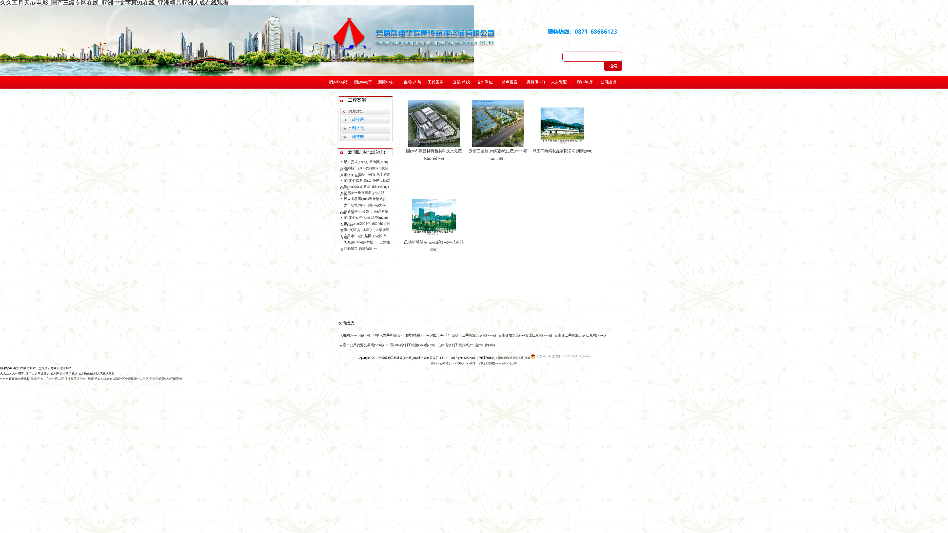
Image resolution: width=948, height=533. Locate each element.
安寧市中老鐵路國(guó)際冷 (365, 236)
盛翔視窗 (509, 82)
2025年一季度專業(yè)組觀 (364, 193)
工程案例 (435, 82)
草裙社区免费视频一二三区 (131, 379)
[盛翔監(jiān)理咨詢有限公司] (410, 28)
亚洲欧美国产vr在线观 (79, 379)
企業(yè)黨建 (412, 84)
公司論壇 (608, 82)
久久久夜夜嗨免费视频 (15, 379)
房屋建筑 (356, 111)
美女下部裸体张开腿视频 (165, 379)
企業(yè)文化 (462, 84)
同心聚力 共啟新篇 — (360, 248)
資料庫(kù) (536, 82)
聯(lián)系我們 (585, 84)
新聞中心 (386, 82)
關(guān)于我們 (363, 84)
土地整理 (356, 136)
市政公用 (356, 119)
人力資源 (559, 82)
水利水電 (356, 128)
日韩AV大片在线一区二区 (47, 379)
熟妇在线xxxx (103, 379)
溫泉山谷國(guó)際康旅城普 (365, 199)
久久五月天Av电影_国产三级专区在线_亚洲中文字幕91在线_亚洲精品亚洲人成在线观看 (57, 373)
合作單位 (485, 82)
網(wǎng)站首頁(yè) (338, 84)
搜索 (613, 66)
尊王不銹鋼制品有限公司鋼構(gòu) (562, 151)
